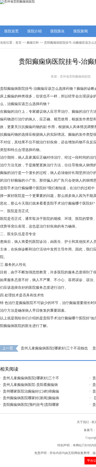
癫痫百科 (33, 42)
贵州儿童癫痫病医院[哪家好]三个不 (31, 378)
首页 (18, 42)
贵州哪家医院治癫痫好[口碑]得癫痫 (31, 391)
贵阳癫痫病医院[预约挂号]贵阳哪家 (31, 405)
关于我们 (83, 422)
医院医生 (57, 31)
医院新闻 (80, 31)
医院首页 (11, 31)
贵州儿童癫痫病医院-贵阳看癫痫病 (30, 385)
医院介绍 (34, 31)
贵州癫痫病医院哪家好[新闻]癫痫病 (31, 398)
